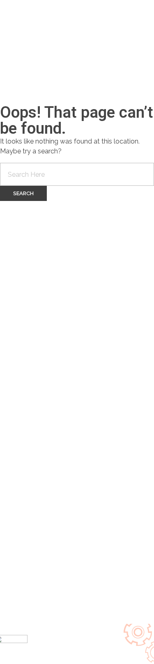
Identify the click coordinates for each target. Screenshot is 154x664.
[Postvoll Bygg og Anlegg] (45, 41)
